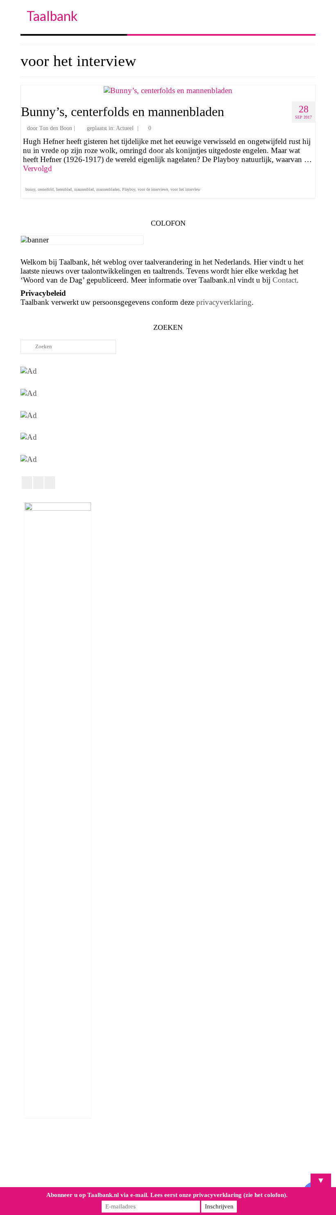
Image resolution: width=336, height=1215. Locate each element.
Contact (284, 280)
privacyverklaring (224, 302)
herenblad (64, 189)
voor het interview (185, 189)
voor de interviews (153, 189)
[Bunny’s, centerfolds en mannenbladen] (168, 89)
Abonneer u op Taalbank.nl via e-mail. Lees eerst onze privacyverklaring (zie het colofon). (167, 1195)
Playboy (128, 189)
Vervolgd (37, 168)
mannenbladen (108, 189)
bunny (30, 189)
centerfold (46, 189)
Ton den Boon (55, 128)
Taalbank (52, 16)
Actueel (125, 128)
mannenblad (84, 189)
